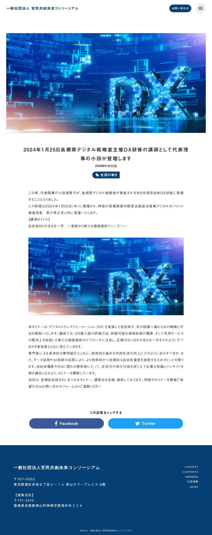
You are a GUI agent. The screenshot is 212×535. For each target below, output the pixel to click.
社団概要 (192, 482)
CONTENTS (190, 472)
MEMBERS (191, 477)
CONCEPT (191, 467)
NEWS (194, 487)
